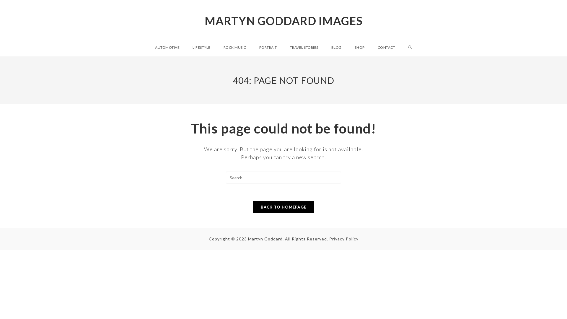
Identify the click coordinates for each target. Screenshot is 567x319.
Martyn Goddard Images (284, 20)
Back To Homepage (284, 207)
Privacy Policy (344, 238)
